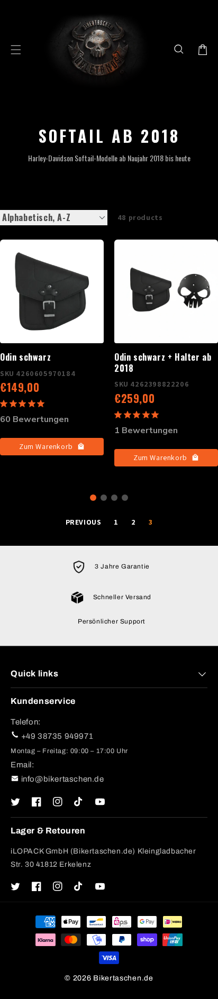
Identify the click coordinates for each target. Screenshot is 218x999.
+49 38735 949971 (57, 736)
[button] (179, 49)
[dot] (93, 497)
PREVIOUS (84, 522)
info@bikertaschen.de (62, 779)
